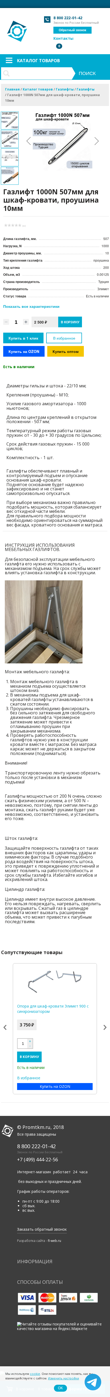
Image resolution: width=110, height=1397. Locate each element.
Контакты (63, 38)
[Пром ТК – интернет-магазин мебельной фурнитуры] (17, 28)
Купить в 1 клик (23, 338)
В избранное (64, 338)
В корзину (29, 1056)
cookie (35, 1374)
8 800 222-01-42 (67, 17)
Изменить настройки (63, 1378)
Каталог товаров (38, 61)
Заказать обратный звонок (42, 1229)
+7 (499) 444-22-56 (37, 1159)
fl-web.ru (54, 1240)
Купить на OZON (24, 351)
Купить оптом (65, 351)
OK (60, 1388)
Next (105, 1028)
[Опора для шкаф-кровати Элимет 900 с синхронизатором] (55, 982)
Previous (5, 1028)
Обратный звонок (72, 30)
